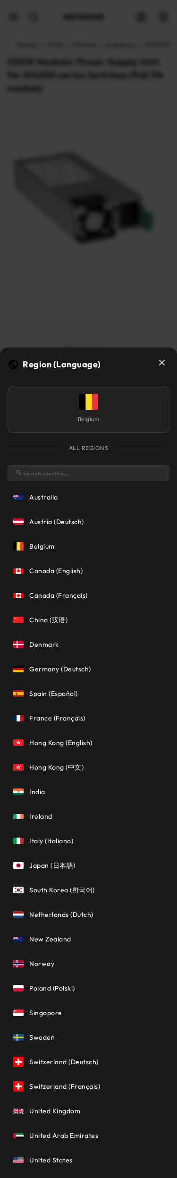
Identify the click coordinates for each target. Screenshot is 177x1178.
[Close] (161, 362)
